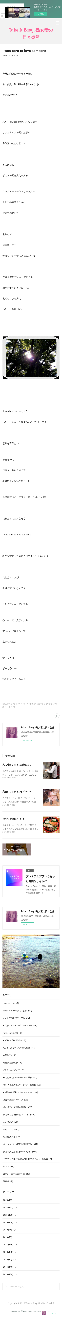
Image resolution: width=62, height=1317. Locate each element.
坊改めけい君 (12, 1136)
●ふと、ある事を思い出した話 (19, 1047)
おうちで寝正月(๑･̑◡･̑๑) (13, 818)
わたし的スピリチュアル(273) (13, 704)
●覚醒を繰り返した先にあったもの (20, 1092)
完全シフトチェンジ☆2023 (16, 791)
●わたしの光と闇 (12, 1032)
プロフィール (11, 1003)
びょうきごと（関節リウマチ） (20, 1151)
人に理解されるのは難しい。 (17, 764)
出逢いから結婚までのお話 (17, 1010)
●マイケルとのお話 (14, 1069)
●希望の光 (9, 1055)
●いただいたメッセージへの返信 (20, 1077)
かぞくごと (11, 1129)
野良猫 (8, 1181)
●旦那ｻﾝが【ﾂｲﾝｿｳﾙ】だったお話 (20, 1025)
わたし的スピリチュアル (17, 1017)
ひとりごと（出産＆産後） (17, 1106)
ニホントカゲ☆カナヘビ (16, 1173)
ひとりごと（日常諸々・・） (19, 1114)
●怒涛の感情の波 (12, 1062)
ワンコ (8, 1166)
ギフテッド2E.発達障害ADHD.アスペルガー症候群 (28, 1158)
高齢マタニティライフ (15, 1099)
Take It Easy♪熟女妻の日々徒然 (31, 33)
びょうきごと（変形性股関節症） (20, 1144)
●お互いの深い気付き (14, 1040)
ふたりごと (11, 1121)
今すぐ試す (40, 14)
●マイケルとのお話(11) (34, 704)
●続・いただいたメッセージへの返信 (22, 1084)
